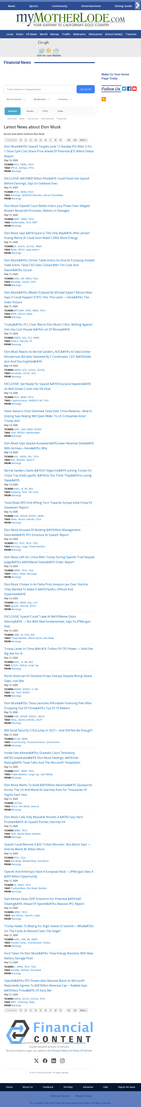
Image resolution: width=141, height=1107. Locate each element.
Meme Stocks (35, 638)
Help (105, 1087)
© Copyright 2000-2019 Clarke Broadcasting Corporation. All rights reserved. (70, 1102)
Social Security (18, 742)
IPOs (31, 167)
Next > (83, 140)
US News (31, 34)
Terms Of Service (82, 1050)
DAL (24, 337)
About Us (28, 1087)
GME (16, 634)
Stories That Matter (53, 195)
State (19, 34)
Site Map (68, 1087)
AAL (16, 456)
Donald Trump (18, 942)
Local (9, 34)
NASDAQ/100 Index (32, 195)
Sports (33, 6)
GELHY (41, 716)
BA (22, 278)
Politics (14, 341)
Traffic (66, 34)
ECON (17, 738)
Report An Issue (126, 1087)
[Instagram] (62, 1061)
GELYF (39, 719)
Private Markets (37, 546)
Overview (12, 118)
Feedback (48, 1087)
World (43, 34)
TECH (30, 164)
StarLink (24, 341)
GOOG (21, 246)
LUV (35, 602)
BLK (31, 488)
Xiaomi (25, 281)
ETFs (45, 111)
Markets (12, 111)
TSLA (35, 278)
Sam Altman (47, 774)
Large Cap (33, 665)
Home (9, 1087)
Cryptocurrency (19, 400)
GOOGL (30, 246)
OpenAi (29, 915)
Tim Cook (33, 492)
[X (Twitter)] (36, 1061)
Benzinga (16, 171)
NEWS (23, 164)
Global (22, 665)
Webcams (79, 34)
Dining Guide (123, 6)
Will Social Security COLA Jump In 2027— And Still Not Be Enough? (48, 730)
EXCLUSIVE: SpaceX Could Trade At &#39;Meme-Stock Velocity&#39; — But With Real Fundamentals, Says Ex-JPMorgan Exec (47, 621)
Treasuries (61, 118)
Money (54, 34)
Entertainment (91, 6)
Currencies (32, 118)
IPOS (16, 164)
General (35, 806)
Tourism (131, 34)
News (11, 6)
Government (52, 742)
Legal (25, 546)
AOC (24, 370)
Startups (23, 167)
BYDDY (21, 432)
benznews (16, 373)
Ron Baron (43, 861)
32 (69, 140)
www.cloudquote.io (75, 1042)
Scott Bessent (35, 942)
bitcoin (21, 313)
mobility (15, 970)
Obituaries (95, 34)
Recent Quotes (14, 99)
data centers (32, 249)
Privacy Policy (59, 1050)
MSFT (16, 219)
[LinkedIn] (53, 1061)
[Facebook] (45, 1061)
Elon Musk (49, 638)
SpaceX (14, 605)
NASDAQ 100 (35, 400)
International (47, 118)
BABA (30, 429)
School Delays (114, 34)
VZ (30, 341)
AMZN (17, 337)
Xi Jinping (15, 492)
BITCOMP (19, 310)
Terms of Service (59, 1096)
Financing (23, 1002)
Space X (30, 459)
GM (36, 689)
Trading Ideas (18, 888)
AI (15, 246)
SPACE (14, 167)
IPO (16, 543)
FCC (30, 337)
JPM (33, 634)
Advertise (88, 1087)
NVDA (29, 278)
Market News (17, 222)
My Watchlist (40, 99)
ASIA (23, 429)
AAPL (16, 278)
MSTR (28, 310)
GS (21, 634)
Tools (60, 111)
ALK (16, 602)
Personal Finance (36, 742)
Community (59, 6)
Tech (28, 222)
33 (75, 140)
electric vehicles (26, 519)
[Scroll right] (137, 5)
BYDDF (38, 429)
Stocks (29, 111)
